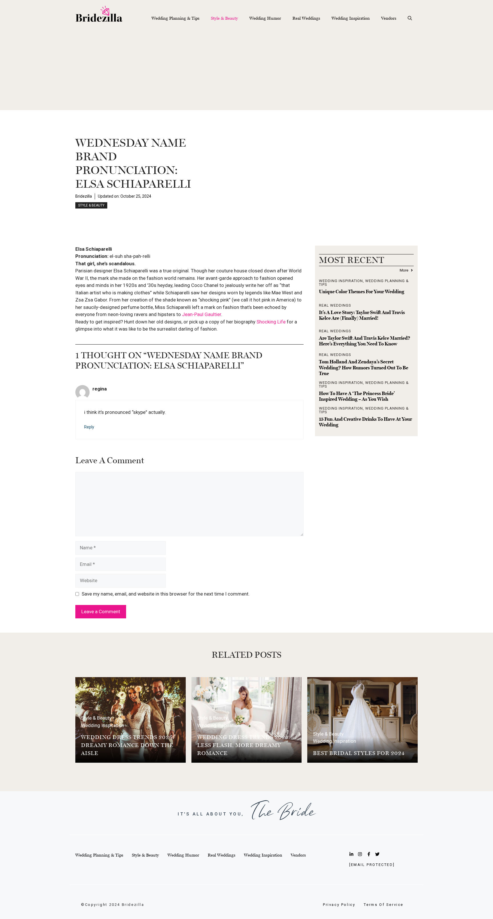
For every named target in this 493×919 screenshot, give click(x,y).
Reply (89, 427)
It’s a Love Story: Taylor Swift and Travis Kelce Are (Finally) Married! (362, 315)
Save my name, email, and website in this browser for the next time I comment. (166, 594)
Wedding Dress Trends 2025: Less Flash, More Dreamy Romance (243, 745)
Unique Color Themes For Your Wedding (361, 291)
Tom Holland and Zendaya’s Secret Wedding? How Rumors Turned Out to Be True (363, 367)
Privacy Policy (339, 904)
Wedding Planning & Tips (175, 18)
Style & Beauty (224, 18)
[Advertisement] (246, 70)
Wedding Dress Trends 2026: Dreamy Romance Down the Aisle (127, 745)
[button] (410, 18)
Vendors (388, 18)
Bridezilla (83, 196)
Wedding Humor (265, 18)
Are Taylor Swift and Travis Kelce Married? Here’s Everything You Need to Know (364, 341)
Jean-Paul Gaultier (201, 314)
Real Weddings (306, 18)
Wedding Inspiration (351, 18)
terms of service (383, 904)
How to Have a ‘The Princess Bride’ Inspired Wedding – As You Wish (357, 396)
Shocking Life (271, 322)
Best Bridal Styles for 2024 (359, 753)
